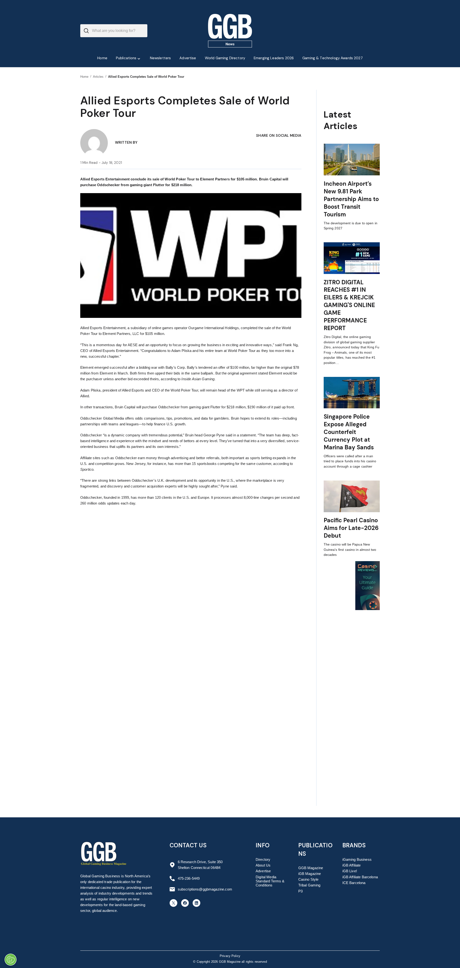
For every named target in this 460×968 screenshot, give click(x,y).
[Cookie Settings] (11, 960)
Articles (98, 76)
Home (84, 76)
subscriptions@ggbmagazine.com (205, 889)
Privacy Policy (230, 956)
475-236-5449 (189, 878)
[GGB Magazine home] (230, 31)
